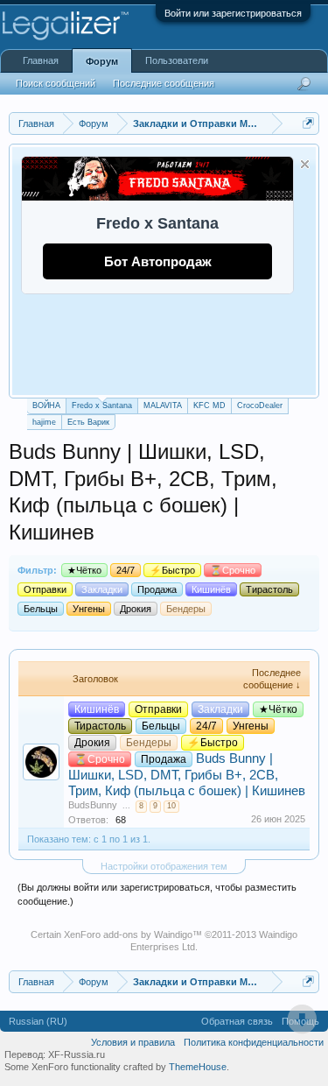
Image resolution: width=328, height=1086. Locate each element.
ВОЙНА (46, 405)
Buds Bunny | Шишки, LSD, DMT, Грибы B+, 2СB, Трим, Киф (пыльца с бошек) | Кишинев (186, 774)
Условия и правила (133, 1042)
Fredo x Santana (102, 405)
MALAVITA (162, 405)
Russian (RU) (38, 1021)
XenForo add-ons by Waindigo (128, 934)
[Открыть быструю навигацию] (308, 123)
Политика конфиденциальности (254, 1042)
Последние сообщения (163, 83)
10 (171, 805)
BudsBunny (92, 805)
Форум (102, 61)
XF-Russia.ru (76, 1054)
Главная (41, 60)
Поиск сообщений (55, 83)
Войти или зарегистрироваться (233, 13)
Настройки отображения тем (164, 866)
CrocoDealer (260, 405)
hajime (44, 422)
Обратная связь (237, 1021)
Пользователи (176, 60)
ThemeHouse (198, 1066)
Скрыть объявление (304, 164)
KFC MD (209, 405)
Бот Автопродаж (158, 261)
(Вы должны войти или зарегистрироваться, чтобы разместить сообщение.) (157, 894)
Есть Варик (88, 422)
